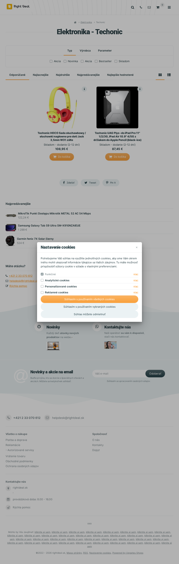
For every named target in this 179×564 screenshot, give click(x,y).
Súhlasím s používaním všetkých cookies (89, 299)
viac (135, 274)
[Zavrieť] (136, 247)
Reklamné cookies (56, 292)
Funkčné (50, 274)
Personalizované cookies (61, 286)
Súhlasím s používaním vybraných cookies (89, 306)
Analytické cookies (57, 280)
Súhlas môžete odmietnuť (89, 314)
